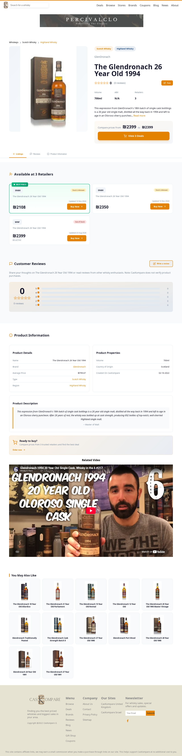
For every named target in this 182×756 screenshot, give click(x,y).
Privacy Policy (90, 714)
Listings (19, 154)
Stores (122, 5)
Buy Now (75, 206)
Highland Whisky (48, 42)
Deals (100, 5)
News (165, 5)
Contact (87, 709)
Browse (110, 5)
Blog (156, 5)
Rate (169, 83)
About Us (88, 704)
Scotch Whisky (29, 42)
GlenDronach (79, 366)
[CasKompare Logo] (45, 707)
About (175, 5)
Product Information (58, 154)
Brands (132, 5)
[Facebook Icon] (127, 722)
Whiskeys (13, 42)
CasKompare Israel (111, 712)
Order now (17, 450)
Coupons (145, 5)
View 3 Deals (136, 136)
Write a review (163, 264)
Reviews (36, 154)
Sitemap (87, 719)
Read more (139, 115)
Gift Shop (71, 735)
